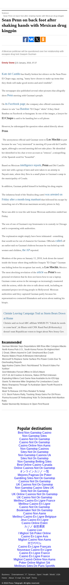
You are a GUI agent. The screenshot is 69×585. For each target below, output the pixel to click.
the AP (26, 250)
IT (26, 574)
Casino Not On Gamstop (34, 439)
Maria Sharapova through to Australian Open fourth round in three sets (32, 386)
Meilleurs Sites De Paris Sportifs (34, 565)
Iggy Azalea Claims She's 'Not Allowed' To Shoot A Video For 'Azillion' (31, 367)
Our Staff (26, 578)
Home (4, 578)
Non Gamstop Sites (34, 435)
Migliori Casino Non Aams (34, 539)
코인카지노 (34, 543)
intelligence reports (30, 165)
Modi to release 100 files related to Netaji (23, 391)
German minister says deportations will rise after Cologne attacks (34, 346)
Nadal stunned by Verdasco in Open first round (25, 404)
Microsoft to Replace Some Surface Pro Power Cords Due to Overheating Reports (31, 361)
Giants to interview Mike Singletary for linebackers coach (30, 381)
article (40, 272)
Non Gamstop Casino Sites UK (34, 487)
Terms (34, 578)
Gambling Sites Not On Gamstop (34, 478)
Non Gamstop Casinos (34, 448)
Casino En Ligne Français (34, 546)
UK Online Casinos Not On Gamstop (35, 494)
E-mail (18, 578)
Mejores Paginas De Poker (34, 474)
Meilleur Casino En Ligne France (34, 500)
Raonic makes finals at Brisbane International (24, 356)
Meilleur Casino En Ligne (34, 503)
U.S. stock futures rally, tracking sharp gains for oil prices (31, 394)
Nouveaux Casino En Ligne (34, 549)
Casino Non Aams (34, 513)
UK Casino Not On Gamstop (34, 497)
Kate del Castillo (11, 73)
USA (58, 574)
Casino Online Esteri (35, 523)
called (58, 240)
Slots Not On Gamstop (34, 490)
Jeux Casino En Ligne (34, 519)
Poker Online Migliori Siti (34, 562)
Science (31, 574)
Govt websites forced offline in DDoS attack (23, 372)
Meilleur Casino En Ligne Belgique (34, 516)
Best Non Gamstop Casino (34, 432)
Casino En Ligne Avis (34, 536)
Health (45, 574)
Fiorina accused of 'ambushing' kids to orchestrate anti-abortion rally (33, 399)
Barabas (24, 108)
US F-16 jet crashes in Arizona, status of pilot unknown (29, 375)
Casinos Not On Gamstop (35, 481)
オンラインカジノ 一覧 (34, 471)
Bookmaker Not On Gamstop (35, 510)
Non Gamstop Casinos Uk (34, 455)
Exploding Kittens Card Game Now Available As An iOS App (30, 378)
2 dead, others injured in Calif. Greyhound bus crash (28, 352)
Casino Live (34, 530)
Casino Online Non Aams (34, 445)
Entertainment (18, 574)
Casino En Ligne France (34, 553)
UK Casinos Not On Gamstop (34, 484)
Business (6, 574)
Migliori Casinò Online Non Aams (34, 559)
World (52, 574)
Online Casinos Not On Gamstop (34, 467)
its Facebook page (15, 103)
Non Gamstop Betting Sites (34, 461)
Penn (10, 95)
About (11, 578)
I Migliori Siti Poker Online (34, 533)
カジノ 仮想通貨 (34, 526)
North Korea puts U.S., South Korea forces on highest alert (30, 349)
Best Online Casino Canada (34, 464)
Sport (39, 574)
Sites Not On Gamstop (34, 451)
